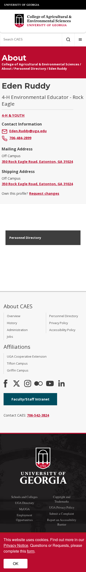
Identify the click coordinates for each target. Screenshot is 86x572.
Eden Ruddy (58, 68)
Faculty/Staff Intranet (30, 399)
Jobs (10, 336)
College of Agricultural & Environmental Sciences (40, 64)
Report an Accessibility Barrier (61, 522)
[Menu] (80, 39)
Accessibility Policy (62, 330)
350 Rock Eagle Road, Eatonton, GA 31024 (37, 161)
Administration (17, 330)
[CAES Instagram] (28, 384)
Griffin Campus (17, 370)
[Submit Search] (68, 39)
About (7, 68)
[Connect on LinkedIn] (61, 384)
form (30, 551)
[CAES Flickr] (38, 384)
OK (15, 563)
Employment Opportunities (24, 517)
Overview (13, 316)
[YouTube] (50, 384)
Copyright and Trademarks (61, 499)
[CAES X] (17, 384)
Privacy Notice (16, 545)
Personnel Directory (30, 68)
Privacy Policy (58, 323)
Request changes (44, 193)
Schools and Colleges (24, 497)
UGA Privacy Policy (61, 507)
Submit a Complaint (61, 513)
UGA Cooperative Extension (27, 356)
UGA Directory (24, 503)
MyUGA (24, 509)
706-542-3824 (38, 415)
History (12, 323)
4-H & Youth (13, 115)
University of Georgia (22, 5)
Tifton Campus (17, 363)
